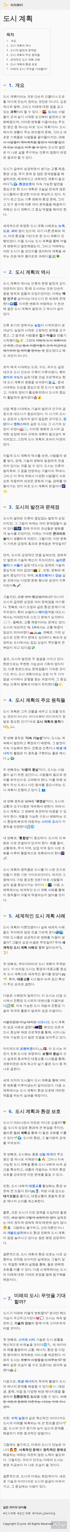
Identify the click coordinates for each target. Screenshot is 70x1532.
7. (10, 1298)
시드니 (42, 1022)
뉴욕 (61, 226)
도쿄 (6, 231)
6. (11, 1111)
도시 (51, 112)
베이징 (43, 612)
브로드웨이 (43, 575)
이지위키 (16, 5)
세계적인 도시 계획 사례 (23, 59)
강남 (58, 575)
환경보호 (25, 184)
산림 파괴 (46, 1154)
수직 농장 (18, 1418)
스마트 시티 (26, 1339)
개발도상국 (15, 1233)
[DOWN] (63, 1525)
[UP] (55, 1525)
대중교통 (35, 1186)
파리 (14, 231)
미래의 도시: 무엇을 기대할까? (26, 69)
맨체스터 (20, 424)
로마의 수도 (11, 377)
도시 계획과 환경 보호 (21, 64)
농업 (37, 325)
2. (11, 272)
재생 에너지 (26, 1381)
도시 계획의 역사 (18, 45)
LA (34, 627)
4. (11, 700)
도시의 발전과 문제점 (21, 50)
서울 (17, 565)
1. (11, 85)
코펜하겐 (26, 1048)
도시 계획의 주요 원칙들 (23, 55)
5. (11, 916)
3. (11, 507)
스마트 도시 (50, 821)
